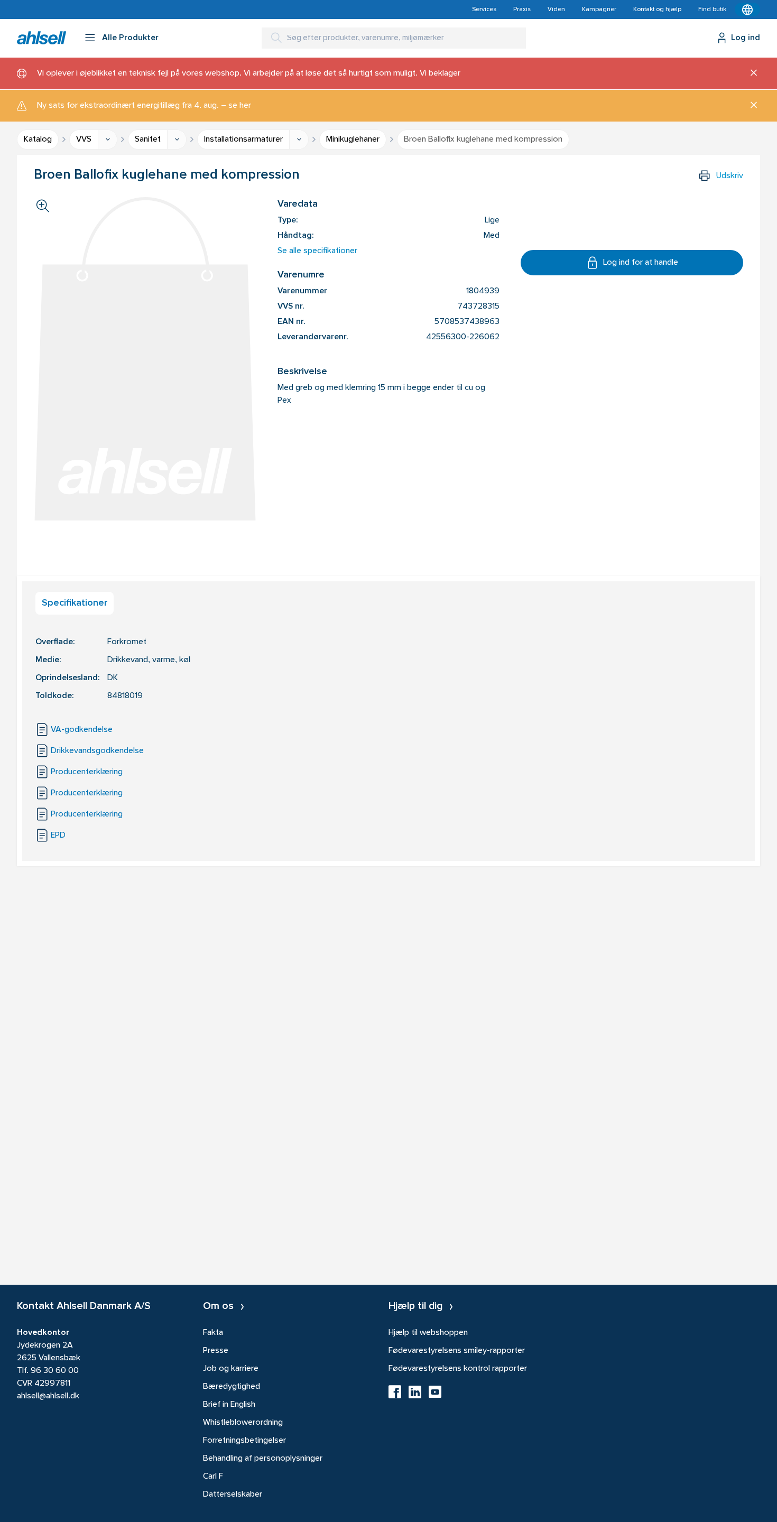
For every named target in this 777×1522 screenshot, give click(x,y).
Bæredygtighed (231, 1386)
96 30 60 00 (55, 1371)
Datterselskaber (232, 1494)
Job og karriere (230, 1368)
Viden (556, 9)
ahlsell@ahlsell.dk (48, 1396)
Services (484, 9)
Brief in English (229, 1404)
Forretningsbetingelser (244, 1440)
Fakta (213, 1333)
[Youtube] (435, 1395)
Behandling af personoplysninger (262, 1458)
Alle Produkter (130, 38)
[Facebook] (394, 1395)
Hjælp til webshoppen (428, 1333)
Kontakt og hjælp (657, 9)
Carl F (213, 1476)
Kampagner (599, 9)
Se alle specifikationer (317, 251)
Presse (215, 1350)
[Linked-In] (415, 1395)
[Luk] (749, 73)
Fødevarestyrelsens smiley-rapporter (456, 1350)
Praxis (522, 9)
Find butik (712, 9)
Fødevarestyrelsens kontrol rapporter (457, 1368)
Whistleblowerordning (243, 1422)
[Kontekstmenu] (747, 9)
